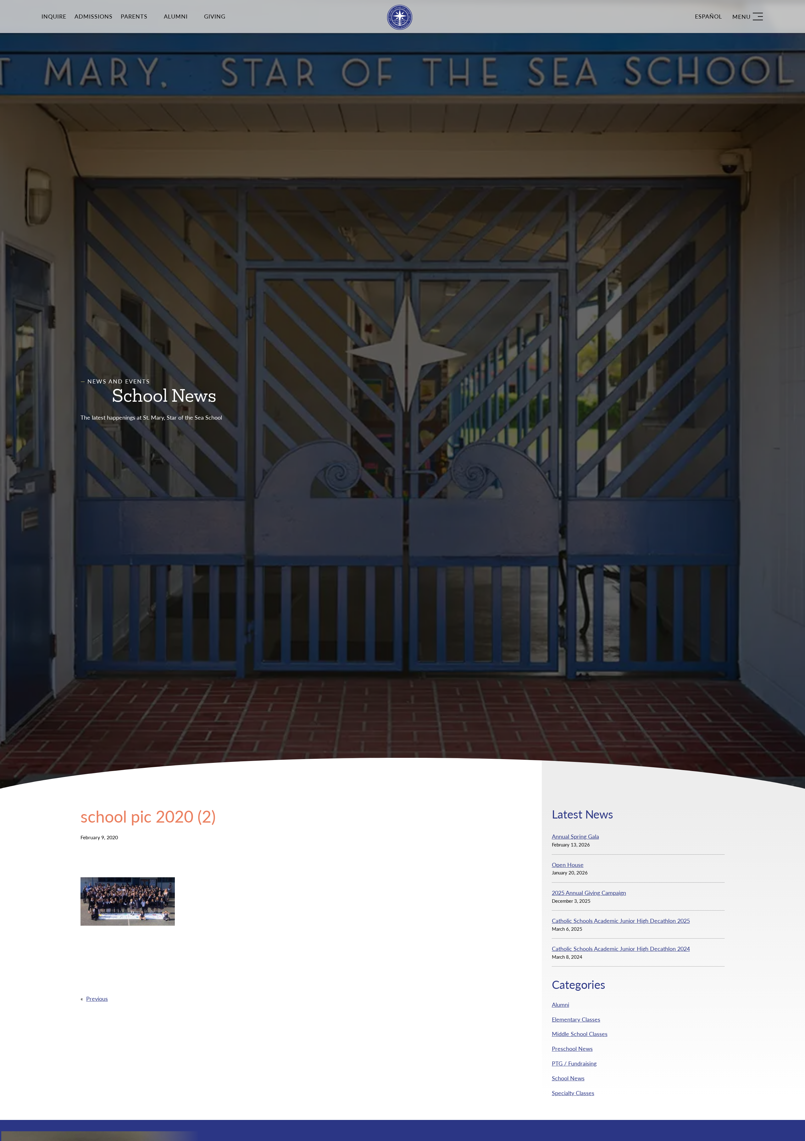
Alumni (560, 1004)
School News (568, 1078)
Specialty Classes (573, 1093)
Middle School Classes (580, 1034)
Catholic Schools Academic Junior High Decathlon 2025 (621, 920)
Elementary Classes (576, 1019)
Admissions (94, 16)
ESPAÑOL (708, 16)
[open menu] (747, 16)
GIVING (214, 16)
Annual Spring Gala (575, 836)
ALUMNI (176, 16)
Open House (568, 864)
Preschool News (572, 1048)
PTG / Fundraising (574, 1063)
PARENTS (134, 16)
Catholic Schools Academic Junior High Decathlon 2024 (621, 948)
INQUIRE (54, 16)
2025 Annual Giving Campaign (589, 892)
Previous (97, 998)
